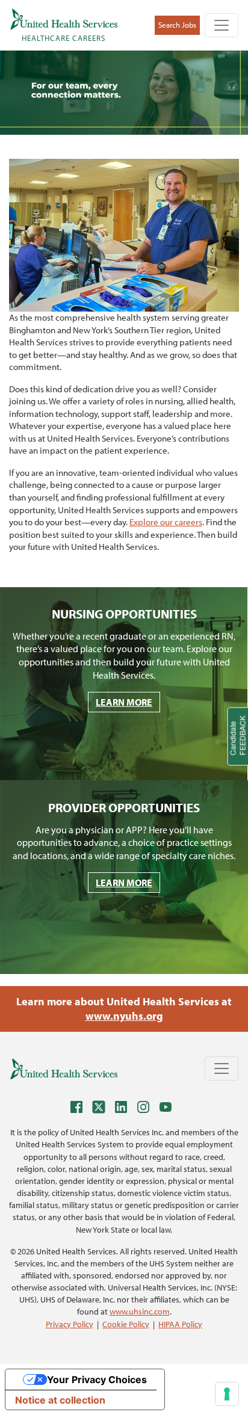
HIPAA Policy (180, 1324)
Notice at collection (60, 1400)
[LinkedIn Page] (124, 1109)
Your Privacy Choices (97, 1379)
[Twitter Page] (101, 1109)
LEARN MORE (124, 702)
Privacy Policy (69, 1324)
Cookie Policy (125, 1324)
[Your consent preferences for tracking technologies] (226, 1394)
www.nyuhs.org (124, 1016)
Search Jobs (177, 24)
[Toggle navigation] (221, 25)
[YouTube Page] (168, 1109)
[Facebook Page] (79, 1109)
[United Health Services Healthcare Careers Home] (64, 1069)
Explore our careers (165, 522)
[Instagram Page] (146, 1109)
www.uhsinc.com (140, 1311)
